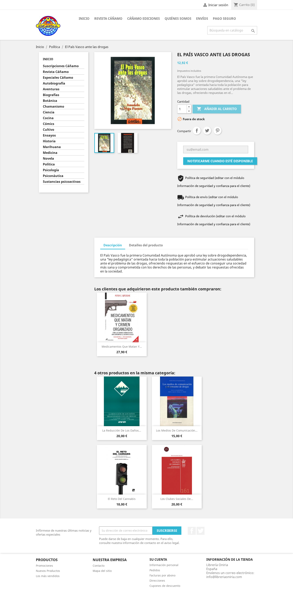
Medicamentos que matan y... (122, 346)
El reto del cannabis (122, 499)
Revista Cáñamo (108, 18)
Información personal (163, 565)
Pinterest (217, 131)
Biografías (51, 95)
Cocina (48, 118)
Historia (49, 141)
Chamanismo (53, 106)
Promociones (44, 565)
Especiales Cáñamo (58, 78)
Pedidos (154, 570)
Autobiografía (54, 83)
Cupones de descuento (164, 586)
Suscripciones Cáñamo (61, 66)
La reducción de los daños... (121, 430)
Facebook (192, 531)
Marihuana (52, 147)
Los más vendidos (48, 576)
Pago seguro (224, 18)
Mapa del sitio (102, 571)
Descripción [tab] (112, 245)
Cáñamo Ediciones (143, 18)
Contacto (98, 565)
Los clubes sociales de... (176, 499)
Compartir (197, 131)
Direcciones (157, 580)
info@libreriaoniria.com (224, 577)
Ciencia (48, 112)
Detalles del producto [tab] (146, 245)
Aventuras (51, 89)
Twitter (201, 531)
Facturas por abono (162, 575)
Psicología (51, 170)
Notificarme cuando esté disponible (220, 161)
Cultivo (48, 130)
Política (49, 164)
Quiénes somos (178, 18)
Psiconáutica (53, 176)
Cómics (48, 124)
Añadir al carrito (217, 108)
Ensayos (49, 135)
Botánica (50, 101)
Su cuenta (158, 559)
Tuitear (207, 131)
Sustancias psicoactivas (62, 182)
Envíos (202, 18)
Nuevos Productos (48, 571)
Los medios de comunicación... (177, 430)
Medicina (50, 153)
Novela (48, 158)
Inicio (84, 18)
